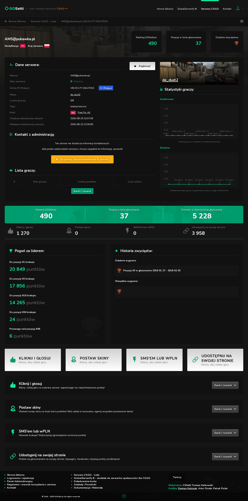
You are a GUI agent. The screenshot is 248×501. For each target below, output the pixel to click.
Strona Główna (165, 8)
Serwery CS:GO (210, 8)
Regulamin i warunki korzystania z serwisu (31, 484)
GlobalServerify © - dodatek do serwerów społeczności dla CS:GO (112, 478)
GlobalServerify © (187, 8)
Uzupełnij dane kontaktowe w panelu (84, 159)
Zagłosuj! (144, 66)
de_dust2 (75, 94)
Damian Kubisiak (187, 488)
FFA (73, 112)
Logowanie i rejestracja (20, 478)
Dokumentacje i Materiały (88, 487)
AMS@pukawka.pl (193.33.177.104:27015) (84, 21)
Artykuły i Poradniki (85, 484)
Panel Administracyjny (20, 481)
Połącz (108, 88)
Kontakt (227, 8)
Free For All (84, 112)
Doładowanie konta (85, 481)
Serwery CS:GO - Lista (43, 21)
